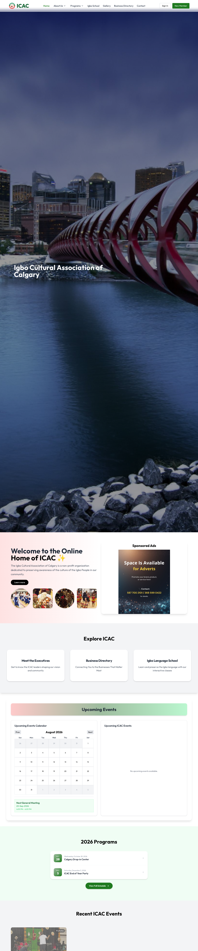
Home (46, 5)
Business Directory (123, 5)
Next (90, 732)
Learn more (19, 582)
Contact (141, 5)
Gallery (107, 5)
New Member (181, 5)
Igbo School (93, 5)
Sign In (165, 5)
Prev (18, 732)
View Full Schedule (97, 886)
